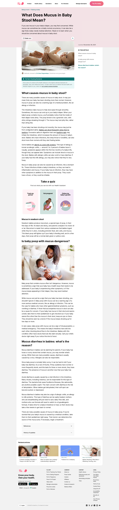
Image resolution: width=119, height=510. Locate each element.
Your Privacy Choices (96, 499)
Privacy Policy (97, 472)
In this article (83, 50)
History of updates (29, 432)
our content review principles (50, 86)
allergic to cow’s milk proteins (45, 145)
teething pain (61, 132)
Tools (80, 480)
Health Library (82, 472)
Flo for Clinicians (51, 489)
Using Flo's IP (96, 488)
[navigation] (29, 3)
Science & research (69, 484)
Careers (66, 477)
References (27, 426)
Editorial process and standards (84, 475)
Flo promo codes (51, 486)
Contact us (67, 481)
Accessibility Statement (96, 491)
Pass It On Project (51, 479)
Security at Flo (96, 495)
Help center (50, 481)
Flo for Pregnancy (51, 477)
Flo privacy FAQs (96, 480)
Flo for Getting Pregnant (53, 474)
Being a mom (25, 9)
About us (66, 472)
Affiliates (66, 479)
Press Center (67, 474)
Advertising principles (84, 478)
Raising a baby (35, 9)
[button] (48, 426)
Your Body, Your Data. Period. (96, 476)
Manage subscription (81, 3)
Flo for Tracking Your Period (54, 472)
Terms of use (96, 483)
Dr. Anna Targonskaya (43, 73)
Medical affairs (68, 486)
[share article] (72, 38)
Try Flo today (96, 4)
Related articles (24, 442)
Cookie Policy (96, 486)
